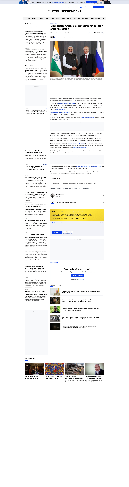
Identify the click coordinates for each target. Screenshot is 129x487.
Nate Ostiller (60, 194)
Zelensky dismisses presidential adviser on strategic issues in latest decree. (35, 33)
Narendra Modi (87, 188)
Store (70, 7)
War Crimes (85, 18)
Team (55, 7)
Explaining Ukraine (95, 18)
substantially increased (79, 147)
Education (45, 164)
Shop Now (91, 2)
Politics (34, 18)
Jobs (59, 7)
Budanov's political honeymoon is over (31, 377)
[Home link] (64, 11)
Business (40, 18)
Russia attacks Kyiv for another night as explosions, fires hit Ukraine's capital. (36, 53)
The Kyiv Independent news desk (73, 37)
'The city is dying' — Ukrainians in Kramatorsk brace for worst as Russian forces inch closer (74, 379)
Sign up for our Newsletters (34, 7)
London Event (76, 7)
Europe (52, 18)
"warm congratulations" (87, 117)
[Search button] (103, 18)
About (51, 7)
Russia (46, 18)
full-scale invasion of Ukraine (76, 143)
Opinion (58, 18)
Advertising (63, 7)
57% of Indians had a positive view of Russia (88, 166)
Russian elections (66, 188)
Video (63, 18)
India (58, 188)
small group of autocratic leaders (60, 112)
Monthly (56, 222)
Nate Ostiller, (61, 37)
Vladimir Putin (76, 188)
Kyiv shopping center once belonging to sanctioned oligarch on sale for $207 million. (35, 179)
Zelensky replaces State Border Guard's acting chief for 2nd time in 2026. (35, 268)
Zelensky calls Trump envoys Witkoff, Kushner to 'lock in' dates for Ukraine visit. (36, 72)
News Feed (53, 23)
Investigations (76, 18)
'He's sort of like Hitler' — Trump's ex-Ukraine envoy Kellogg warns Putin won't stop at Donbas (94, 379)
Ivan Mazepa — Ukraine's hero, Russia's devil (53, 377)
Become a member (77, 275)
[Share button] (102, 32)
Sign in (82, 279)
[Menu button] (25, 18)
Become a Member (98, 7)
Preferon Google (95, 32)
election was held (61, 109)
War (29, 18)
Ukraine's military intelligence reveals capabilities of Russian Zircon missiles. (36, 152)
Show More (30, 306)
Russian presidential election (66, 103)
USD (100, 222)
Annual (64, 222)
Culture (69, 18)
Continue (56, 232)
